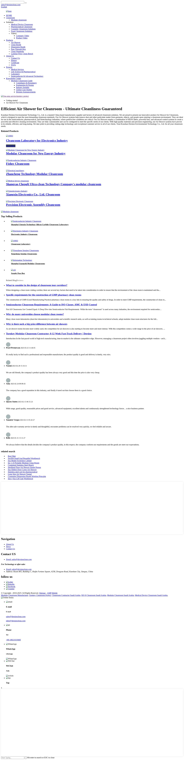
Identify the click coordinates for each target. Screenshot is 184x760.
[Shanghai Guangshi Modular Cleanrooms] (21, 260)
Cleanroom (10, 18)
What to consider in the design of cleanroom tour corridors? (36, 285)
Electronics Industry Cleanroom (24, 234)
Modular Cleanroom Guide (21, 81)
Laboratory (15, 74)
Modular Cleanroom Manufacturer (14, 595)
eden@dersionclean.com (15, 621)
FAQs (13, 65)
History (14, 60)
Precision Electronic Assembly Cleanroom (33, 204)
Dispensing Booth (18, 47)
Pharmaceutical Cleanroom (21, 27)
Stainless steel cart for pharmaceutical (22, 472)
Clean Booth (16, 45)
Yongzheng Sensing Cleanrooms (24, 254)
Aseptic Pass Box (18, 273)
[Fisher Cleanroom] (21, 160)
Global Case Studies (24, 90)
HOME (9, 15)
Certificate (15, 63)
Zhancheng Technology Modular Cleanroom (34, 174)
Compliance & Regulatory (26, 83)
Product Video (21, 38)
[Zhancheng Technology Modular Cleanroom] (15, 171)
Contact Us (15, 58)
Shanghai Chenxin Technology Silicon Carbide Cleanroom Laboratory (40, 225)
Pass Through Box (18, 49)
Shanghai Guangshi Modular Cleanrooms (28, 264)
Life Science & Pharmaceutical (23, 72)
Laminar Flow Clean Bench (22, 54)
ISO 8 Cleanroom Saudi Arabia (93, 595)
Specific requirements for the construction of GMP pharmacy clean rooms (43, 295)
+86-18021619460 (13, 640)
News (8, 546)
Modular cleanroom (19, 20)
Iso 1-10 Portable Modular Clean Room (23, 463)
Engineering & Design (25, 85)
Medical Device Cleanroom (22, 24)
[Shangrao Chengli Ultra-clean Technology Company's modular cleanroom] (17, 181)
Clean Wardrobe (17, 51)
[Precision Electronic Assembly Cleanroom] (19, 201)
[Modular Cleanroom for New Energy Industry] (25, 150)
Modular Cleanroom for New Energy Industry (35, 153)
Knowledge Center (13, 78)
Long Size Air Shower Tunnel (20, 474)
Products (9, 40)
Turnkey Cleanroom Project (40, 595)
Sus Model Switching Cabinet (20, 461)
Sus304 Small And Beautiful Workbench (24, 458)
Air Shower (15, 42)
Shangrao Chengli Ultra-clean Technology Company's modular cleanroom (53, 184)
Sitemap (42, 593)
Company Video (22, 36)
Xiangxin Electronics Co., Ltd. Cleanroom (33, 194)
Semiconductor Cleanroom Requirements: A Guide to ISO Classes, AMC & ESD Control (51, 304)
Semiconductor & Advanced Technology (27, 76)
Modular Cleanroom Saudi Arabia (120, 595)
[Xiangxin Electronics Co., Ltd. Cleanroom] (16, 191)
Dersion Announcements (26, 92)
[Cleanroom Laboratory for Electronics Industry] (9, 136)
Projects (9, 67)
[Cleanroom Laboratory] (14, 241)
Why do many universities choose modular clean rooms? (35, 314)
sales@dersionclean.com (15, 616)
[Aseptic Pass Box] (13, 270)
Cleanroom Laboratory (20, 244)
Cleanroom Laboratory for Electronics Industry (37, 140)
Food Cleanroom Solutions (21, 31)
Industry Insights (22, 87)
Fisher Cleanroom (17, 163)
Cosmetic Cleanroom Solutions (23, 29)
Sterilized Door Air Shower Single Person (24, 467)
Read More (10, 146)
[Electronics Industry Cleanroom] (24, 231)
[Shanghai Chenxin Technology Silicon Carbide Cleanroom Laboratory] (26, 221)
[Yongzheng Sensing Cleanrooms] (25, 250)
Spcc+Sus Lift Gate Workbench (20, 479)
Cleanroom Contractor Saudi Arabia (66, 595)
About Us (10, 56)
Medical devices (17, 69)
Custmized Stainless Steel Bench (21, 465)
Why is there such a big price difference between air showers (36, 324)
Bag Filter (12, 456)
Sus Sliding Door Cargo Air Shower (22, 470)
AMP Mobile (52, 593)
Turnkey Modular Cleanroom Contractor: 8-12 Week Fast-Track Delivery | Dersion (48, 333)
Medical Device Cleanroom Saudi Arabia (151, 595)
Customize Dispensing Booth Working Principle (27, 476)
